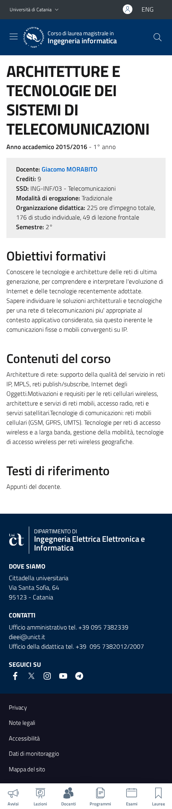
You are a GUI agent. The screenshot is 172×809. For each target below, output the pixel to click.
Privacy (18, 707)
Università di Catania (31, 9)
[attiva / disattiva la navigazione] (13, 36)
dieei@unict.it (27, 637)
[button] (56, 10)
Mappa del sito (27, 769)
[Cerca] (157, 37)
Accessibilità (24, 738)
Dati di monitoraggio (34, 753)
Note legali (22, 722)
